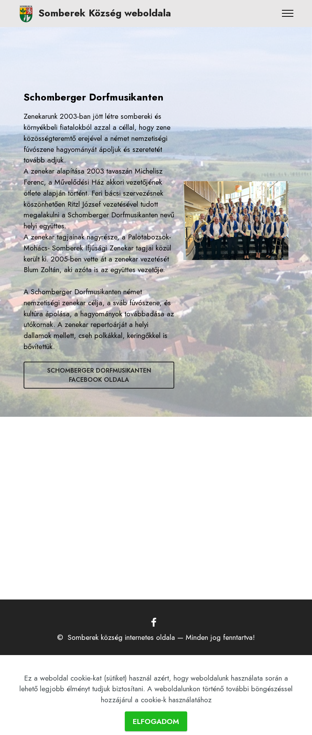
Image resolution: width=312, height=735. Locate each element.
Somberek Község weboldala (104, 13)
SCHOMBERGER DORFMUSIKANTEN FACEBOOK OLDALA (99, 375)
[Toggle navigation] (288, 13)
